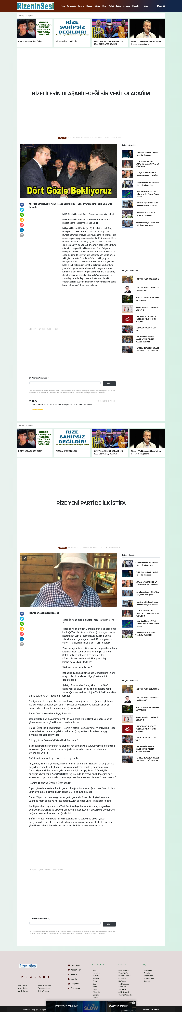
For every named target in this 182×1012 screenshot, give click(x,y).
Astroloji (147, 981)
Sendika (135, 6)
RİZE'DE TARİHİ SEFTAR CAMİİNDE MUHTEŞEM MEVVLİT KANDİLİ (144, 339)
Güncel (95, 998)
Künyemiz (75, 984)
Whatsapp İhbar (44, 988)
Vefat (111, 6)
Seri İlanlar (122, 989)
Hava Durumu (123, 970)
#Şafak (40, 870)
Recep (92, 219)
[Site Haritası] (45, 977)
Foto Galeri (75, 965)
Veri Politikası (23, 991)
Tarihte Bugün (123, 984)
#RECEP (32, 329)
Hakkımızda (22, 985)
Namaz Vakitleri (124, 976)
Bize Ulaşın (75, 988)
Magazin (126, 6)
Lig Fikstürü (122, 981)
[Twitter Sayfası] (23, 977)
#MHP (49, 329)
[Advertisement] (174, 50)
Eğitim (97, 6)
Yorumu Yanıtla (37, 410)
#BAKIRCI (41, 329)
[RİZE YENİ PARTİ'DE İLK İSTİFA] (68, 580)
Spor (104, 6)
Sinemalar (122, 987)
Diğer (146, 6)
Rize (63, 6)
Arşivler (74, 979)
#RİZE (55, 329)
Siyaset (89, 6)
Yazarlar (74, 974)
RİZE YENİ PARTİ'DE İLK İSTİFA (147, 279)
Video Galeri (76, 970)
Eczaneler (122, 979)
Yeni (96, 619)
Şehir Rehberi (123, 992)
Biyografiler (148, 976)
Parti (78, 718)
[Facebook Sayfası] (19, 977)
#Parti (60, 870)
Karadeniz (71, 6)
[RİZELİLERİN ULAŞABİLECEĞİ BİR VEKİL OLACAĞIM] (68, 171)
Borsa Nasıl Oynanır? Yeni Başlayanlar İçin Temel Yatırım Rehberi (147, 194)
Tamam (156, 1010)
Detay (146, 1010)
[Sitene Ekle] (49, 977)
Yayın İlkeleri (22, 988)
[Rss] (40, 977)
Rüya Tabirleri (149, 979)
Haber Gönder (43, 991)
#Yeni (54, 870)
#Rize (47, 870)
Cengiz (82, 619)
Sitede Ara (148, 970)
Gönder (109, 383)
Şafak (40, 718)
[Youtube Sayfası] (32, 977)
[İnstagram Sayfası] (27, 977)
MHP (65, 214)
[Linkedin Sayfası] (36, 977)
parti (100, 809)
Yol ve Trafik (123, 973)
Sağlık (118, 6)
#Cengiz (32, 870)
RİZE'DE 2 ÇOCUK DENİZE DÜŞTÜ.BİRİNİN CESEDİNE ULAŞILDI (145, 319)
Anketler (147, 973)
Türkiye (81, 6)
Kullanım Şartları (44, 985)
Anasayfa (22, 15)
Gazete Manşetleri (125, 995)
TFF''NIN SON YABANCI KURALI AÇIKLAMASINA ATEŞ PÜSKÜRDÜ (147, 164)
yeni (103, 648)
